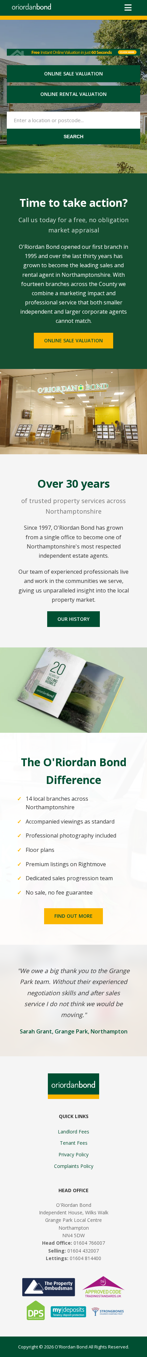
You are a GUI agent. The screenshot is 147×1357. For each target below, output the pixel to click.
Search (73, 136)
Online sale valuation (73, 73)
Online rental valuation (73, 94)
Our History (73, 619)
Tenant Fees (74, 1143)
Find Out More (73, 916)
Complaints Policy (73, 1166)
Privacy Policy (73, 1154)
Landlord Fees (73, 1131)
